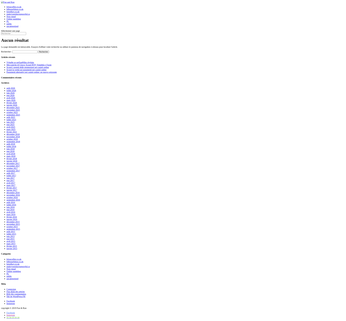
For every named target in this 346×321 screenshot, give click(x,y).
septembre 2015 (13, 229)
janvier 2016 (11, 219)
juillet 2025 (11, 120)
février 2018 (11, 158)
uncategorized (12, 26)
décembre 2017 (13, 163)
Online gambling (13, 19)
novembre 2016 (13, 195)
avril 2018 (10, 154)
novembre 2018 (13, 137)
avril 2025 (10, 127)
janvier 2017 (11, 190)
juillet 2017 (11, 175)
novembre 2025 (13, 110)
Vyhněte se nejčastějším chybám (20, 62)
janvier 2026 (11, 105)
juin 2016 (10, 207)
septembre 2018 (13, 141)
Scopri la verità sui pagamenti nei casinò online (26, 70)
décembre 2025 (13, 107)
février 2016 (11, 217)
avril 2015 (10, 241)
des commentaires (16, 294)
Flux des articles (15, 291)
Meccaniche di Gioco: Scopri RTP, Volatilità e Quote (28, 65)
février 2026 (11, 103)
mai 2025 (10, 124)
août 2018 (10, 144)
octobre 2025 (12, 112)
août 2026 (10, 88)
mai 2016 (10, 210)
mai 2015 (10, 239)
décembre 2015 (13, 222)
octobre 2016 (12, 197)
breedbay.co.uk (12, 12)
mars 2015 (10, 244)
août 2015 (10, 231)
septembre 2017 (13, 171)
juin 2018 (10, 149)
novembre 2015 (13, 224)
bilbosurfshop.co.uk (14, 9)
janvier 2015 (11, 248)
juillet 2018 (11, 146)
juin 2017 (10, 178)
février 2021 (11, 132)
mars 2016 (10, 214)
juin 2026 (10, 93)
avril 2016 (10, 212)
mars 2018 (10, 156)
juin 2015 (10, 236)
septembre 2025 (13, 115)
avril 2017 (10, 183)
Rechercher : (6, 52)
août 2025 (10, 117)
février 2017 (11, 188)
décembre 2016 (13, 192)
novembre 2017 (13, 166)
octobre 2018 (12, 139)
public (9, 24)
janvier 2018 (11, 161)
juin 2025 (10, 122)
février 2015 (11, 246)
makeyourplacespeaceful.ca (18, 14)
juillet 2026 (11, 90)
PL (7, 21)
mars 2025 (10, 129)
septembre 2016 (13, 200)
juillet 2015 (11, 234)
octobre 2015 (12, 227)
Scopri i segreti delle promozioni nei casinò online (27, 67)
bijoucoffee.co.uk (13, 7)
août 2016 (10, 202)
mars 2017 (10, 185)
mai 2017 (10, 180)
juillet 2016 (11, 205)
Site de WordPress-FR (15, 296)
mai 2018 (10, 151)
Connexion (11, 289)
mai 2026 (10, 95)
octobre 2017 (12, 168)
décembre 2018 (13, 134)
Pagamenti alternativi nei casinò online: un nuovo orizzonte (31, 72)
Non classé (11, 16)
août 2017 (10, 173)
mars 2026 (10, 100)
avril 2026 (10, 98)
